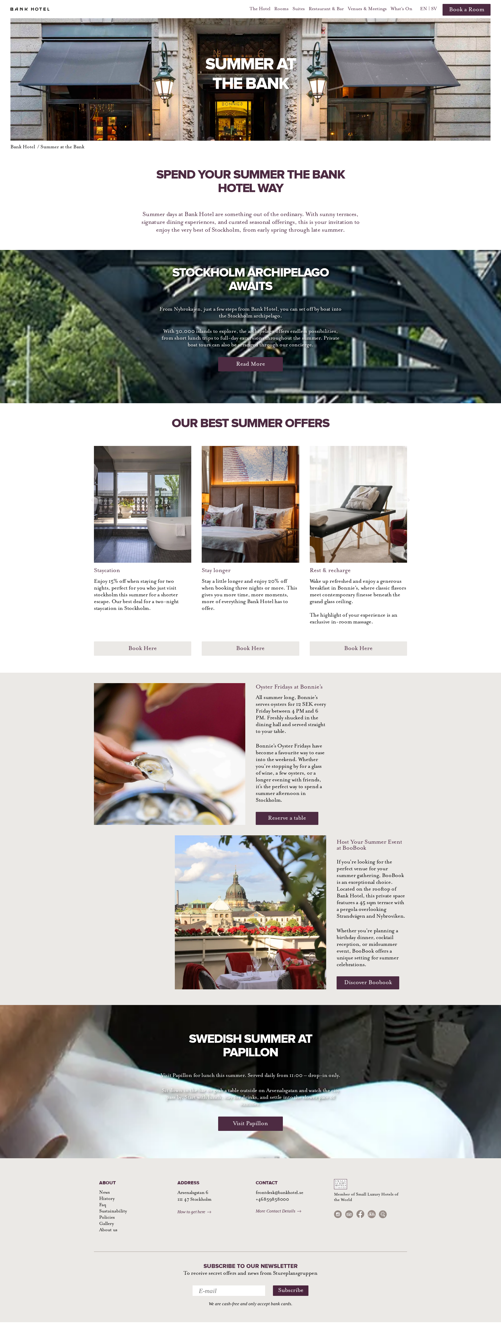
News (104, 1192)
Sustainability (113, 1211)
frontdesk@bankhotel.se (279, 1193)
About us (108, 1230)
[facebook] (360, 1214)
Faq (102, 1205)
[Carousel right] (406, 497)
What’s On (401, 9)
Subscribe (290, 1290)
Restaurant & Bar (326, 9)
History (107, 1199)
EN (423, 9)
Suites (299, 9)
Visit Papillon (250, 1123)
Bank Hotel (22, 147)
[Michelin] (383, 1214)
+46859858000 (272, 1199)
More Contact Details (275, 1211)
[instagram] (338, 1214)
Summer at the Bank (62, 147)
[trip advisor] (349, 1214)
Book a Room (466, 10)
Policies (107, 1217)
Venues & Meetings (367, 9)
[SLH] (371, 1214)
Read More (250, 364)
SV (434, 9)
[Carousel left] (94, 497)
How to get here (191, 1211)
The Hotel (259, 9)
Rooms (281, 9)
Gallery (106, 1224)
